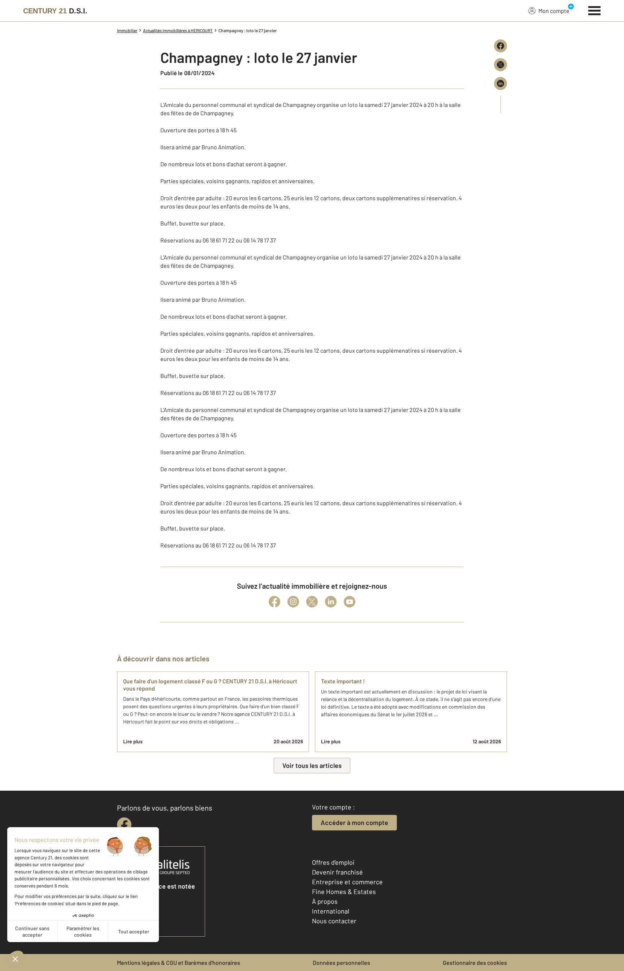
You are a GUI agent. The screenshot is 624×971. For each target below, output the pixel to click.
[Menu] (594, 9)
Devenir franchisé (337, 872)
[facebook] (124, 824)
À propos (325, 901)
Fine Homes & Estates (344, 891)
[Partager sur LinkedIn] (500, 83)
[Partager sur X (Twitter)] (500, 64)
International (330, 911)
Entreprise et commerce (347, 882)
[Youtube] (349, 601)
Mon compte (553, 10)
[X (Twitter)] (312, 601)
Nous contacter (334, 921)
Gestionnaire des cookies (475, 962)
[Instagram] (293, 601)
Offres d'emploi (333, 862)
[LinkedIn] (331, 601)
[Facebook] (274, 601)
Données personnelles (341, 962)
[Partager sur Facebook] (500, 45)
